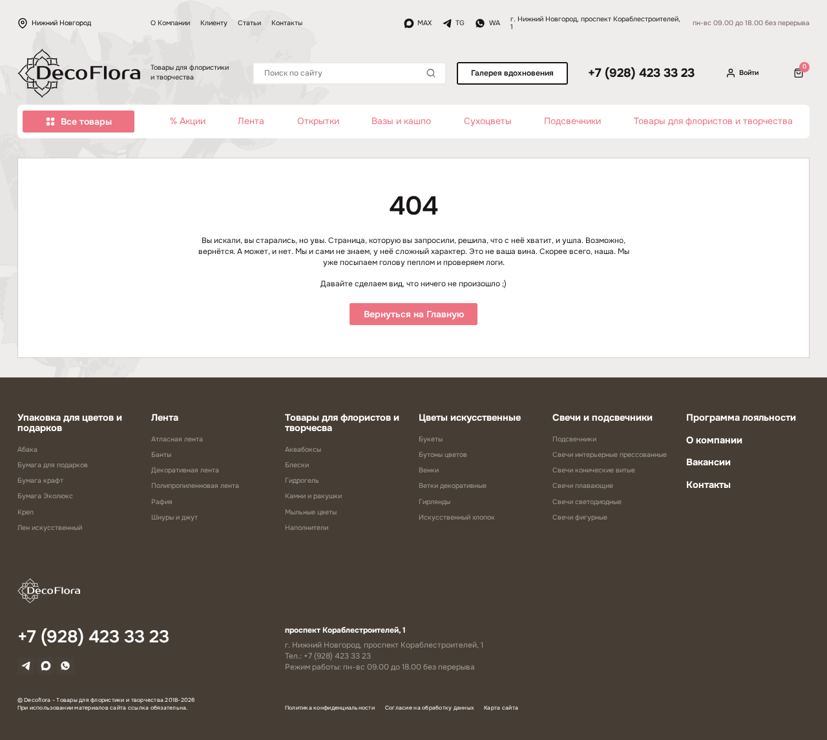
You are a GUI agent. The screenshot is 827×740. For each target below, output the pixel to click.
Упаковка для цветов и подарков (69, 423)
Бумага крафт (40, 480)
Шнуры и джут (174, 517)
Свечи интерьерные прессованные (609, 454)
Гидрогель (302, 480)
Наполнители (306, 527)
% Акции (187, 121)
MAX (424, 23)
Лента (251, 121)
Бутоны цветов (443, 454)
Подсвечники (572, 121)
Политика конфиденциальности (330, 708)
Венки (429, 470)
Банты (161, 454)
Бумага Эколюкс (45, 496)
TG (460, 23)
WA (494, 23)
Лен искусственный (49, 527)
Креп (25, 512)
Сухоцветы (488, 121)
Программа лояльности (741, 417)
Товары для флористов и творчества (713, 121)
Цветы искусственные (470, 417)
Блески (297, 465)
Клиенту (213, 23)
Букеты (431, 439)
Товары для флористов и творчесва (342, 423)
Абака (27, 449)
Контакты (286, 23)
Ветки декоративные (453, 485)
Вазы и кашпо (401, 121)
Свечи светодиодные (587, 502)
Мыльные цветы (311, 512)
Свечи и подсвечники (602, 417)
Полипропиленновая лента (195, 485)
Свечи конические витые (593, 470)
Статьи (249, 23)
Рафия (162, 502)
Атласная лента (177, 439)
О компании (714, 440)
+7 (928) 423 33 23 (641, 73)
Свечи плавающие (582, 485)
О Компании (170, 23)
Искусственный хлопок (457, 517)
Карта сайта (501, 708)
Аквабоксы (303, 449)
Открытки (318, 121)
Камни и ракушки (313, 496)
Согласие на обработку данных (429, 708)
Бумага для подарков (52, 465)
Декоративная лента (185, 470)
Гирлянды (434, 502)
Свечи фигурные (579, 517)
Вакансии (708, 462)
